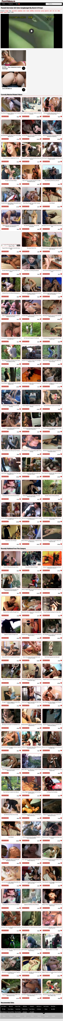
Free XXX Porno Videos (32, 1012)
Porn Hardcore (4, 1011)
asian (24, 10)
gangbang (20, 10)
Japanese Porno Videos (25, 1012)
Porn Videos (3, 1006)
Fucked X (32, 1006)
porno (1, 12)
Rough (6, 10)
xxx (56, 10)
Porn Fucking (18, 1011)
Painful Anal (24, 1009)
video (58, 10)
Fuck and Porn (11, 1011)
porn (51, 10)
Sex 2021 (53, 1009)
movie (5, 12)
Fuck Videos (32, 1009)
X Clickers (39, 1009)
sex (53, 10)
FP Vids (3, 1009)
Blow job (11, 1006)
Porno (46, 1009)
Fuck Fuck (18, 1009)
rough (27, 10)
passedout (14, 10)
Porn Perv (53, 1006)
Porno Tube (17, 1006)
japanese (47, 10)
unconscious (37, 10)
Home (3, 3)
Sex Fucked (46, 1006)
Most (17, 3)
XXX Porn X (39, 1006)
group (42, 10)
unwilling (32, 10)
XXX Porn (25, 1006)
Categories (10, 3)
